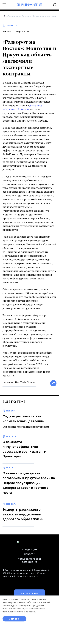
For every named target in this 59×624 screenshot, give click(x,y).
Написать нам (29, 593)
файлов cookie (27, 611)
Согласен (14, 618)
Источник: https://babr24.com (19, 382)
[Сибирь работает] (29, 4)
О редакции (29, 549)
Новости (29, 554)
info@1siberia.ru (30, 576)
